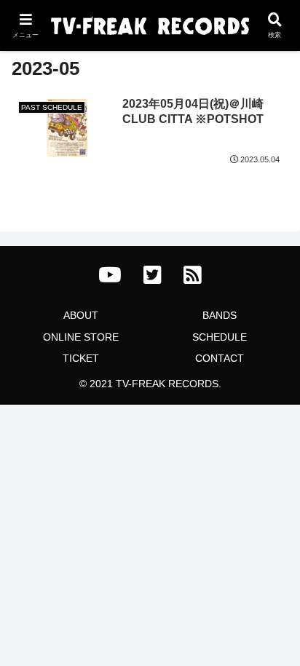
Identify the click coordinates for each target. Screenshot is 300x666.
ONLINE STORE (81, 337)
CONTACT (219, 358)
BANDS (219, 315)
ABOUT (80, 315)
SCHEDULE (219, 337)
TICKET (81, 358)
